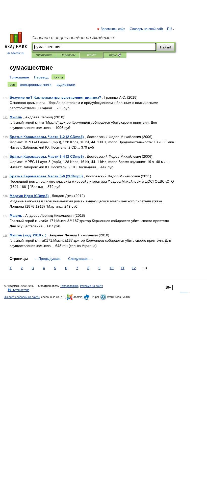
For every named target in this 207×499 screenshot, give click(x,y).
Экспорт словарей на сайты (22, 296)
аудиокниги (66, 84)
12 (134, 268)
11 (122, 268)
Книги (91, 55)
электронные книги (35, 84)
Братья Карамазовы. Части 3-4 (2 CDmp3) (47, 156)
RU (169, 29)
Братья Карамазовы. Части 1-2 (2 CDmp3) (47, 137)
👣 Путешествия (18, 289)
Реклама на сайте (91, 285)
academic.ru (15, 53)
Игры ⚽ (115, 55)
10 (112, 268)
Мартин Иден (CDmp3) (29, 196)
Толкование (19, 77)
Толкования (43, 55)
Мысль (16, 117)
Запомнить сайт (113, 29)
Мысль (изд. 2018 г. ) (28, 235)
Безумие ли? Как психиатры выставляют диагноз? (55, 97)
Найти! (165, 47)
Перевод (41, 77)
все (12, 84)
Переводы (68, 55)
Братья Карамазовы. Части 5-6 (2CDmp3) (46, 176)
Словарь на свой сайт (146, 29)
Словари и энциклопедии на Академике (73, 37)
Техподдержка (69, 285)
